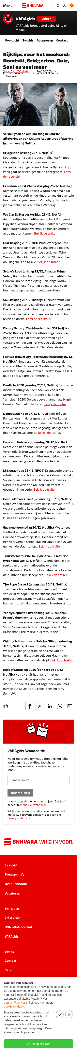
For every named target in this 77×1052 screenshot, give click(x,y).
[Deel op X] (40, 706)
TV (19, 71)
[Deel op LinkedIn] (50, 706)
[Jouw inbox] (58, 5)
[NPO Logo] (71, 5)
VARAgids (25, 18)
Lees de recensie (38, 319)
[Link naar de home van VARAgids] (8, 19)
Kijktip (25, 71)
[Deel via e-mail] (70, 706)
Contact (62, 40)
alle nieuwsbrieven (35, 804)
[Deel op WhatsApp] (60, 706)
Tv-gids (28, 40)
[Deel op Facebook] (30, 706)
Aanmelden (20, 793)
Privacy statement (19, 818)
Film (14, 71)
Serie (7, 71)
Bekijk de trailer (45, 233)
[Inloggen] (64, 5)
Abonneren (45, 40)
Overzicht (12, 40)
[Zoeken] (51, 5)
